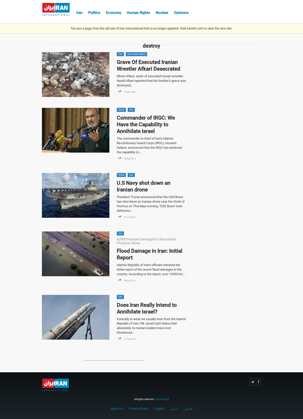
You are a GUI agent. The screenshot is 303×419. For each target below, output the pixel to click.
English (159, 408)
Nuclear (162, 13)
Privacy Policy (138, 408)
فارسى (188, 408)
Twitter (253, 382)
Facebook (258, 382)
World (121, 110)
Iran (79, 13)
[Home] (57, 10)
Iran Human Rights (136, 54)
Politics (94, 13)
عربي (173, 408)
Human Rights (138, 13)
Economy (113, 13)
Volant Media (161, 399)
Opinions (181, 13)
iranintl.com (195, 28)
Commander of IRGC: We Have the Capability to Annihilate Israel (146, 124)
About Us (116, 408)
